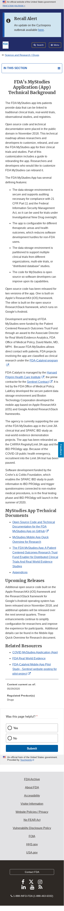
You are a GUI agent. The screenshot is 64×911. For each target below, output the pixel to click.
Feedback (61, 449)
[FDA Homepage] (6, 44)
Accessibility (32, 795)
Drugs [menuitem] (10, 699)
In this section (15, 68)
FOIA (32, 836)
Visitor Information (32, 803)
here (41, 29)
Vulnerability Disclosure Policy (32, 828)
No (15, 738)
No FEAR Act (32, 819)
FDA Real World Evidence (29, 658)
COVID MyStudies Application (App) (35, 652)
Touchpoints (26, 760)
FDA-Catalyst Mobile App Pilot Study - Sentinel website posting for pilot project (34, 669)
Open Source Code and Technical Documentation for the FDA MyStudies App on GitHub (33, 527)
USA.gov (32, 852)
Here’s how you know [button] (13, 5)
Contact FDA (32, 872)
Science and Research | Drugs (22, 55)
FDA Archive (32, 779)
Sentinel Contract (38, 381)
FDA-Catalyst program (44, 360)
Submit (32, 748)
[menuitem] (32, 687)
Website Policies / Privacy (32, 811)
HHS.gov (32, 844)
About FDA (32, 787)
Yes (15, 728)
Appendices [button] (19, 572)
